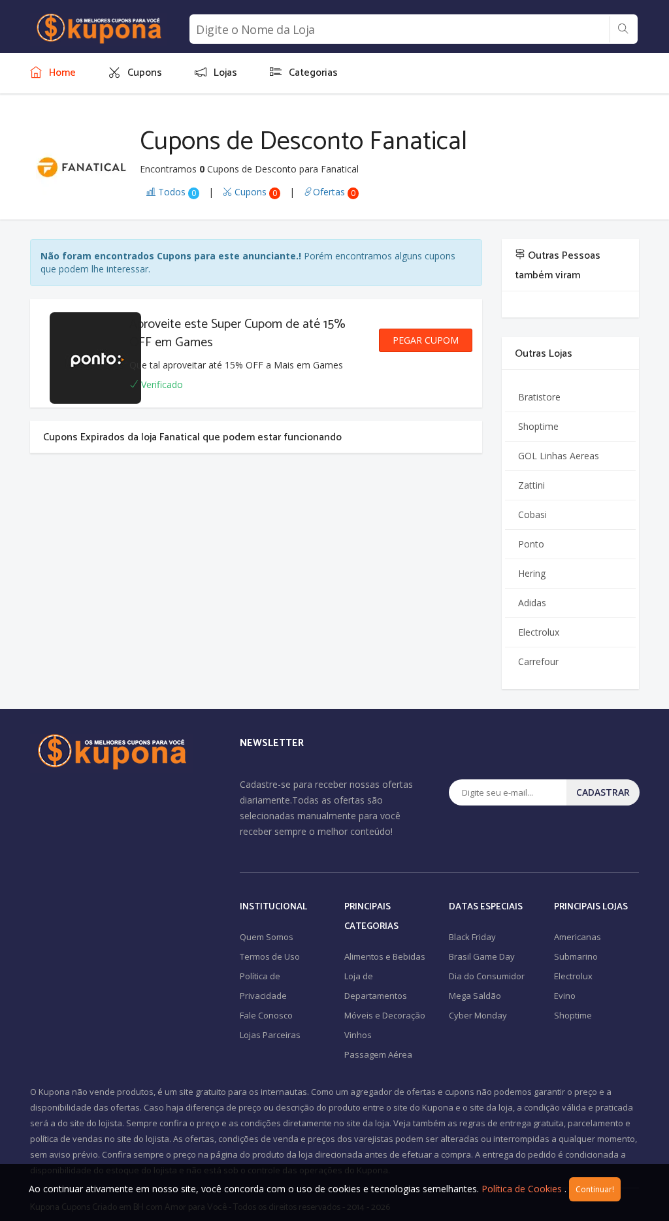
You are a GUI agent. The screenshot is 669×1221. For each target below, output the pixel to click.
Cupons (254, 192)
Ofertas (334, 192)
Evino (565, 995)
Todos (175, 192)
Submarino (576, 956)
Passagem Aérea (378, 1054)
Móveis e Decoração (384, 1015)
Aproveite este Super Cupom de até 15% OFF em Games (237, 333)
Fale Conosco (266, 1015)
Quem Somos (266, 937)
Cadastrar (603, 792)
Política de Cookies (521, 1188)
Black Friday (472, 937)
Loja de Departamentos (375, 985)
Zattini (531, 485)
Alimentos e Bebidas (384, 956)
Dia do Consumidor (487, 976)
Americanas (577, 937)
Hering (532, 573)
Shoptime (538, 426)
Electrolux (538, 632)
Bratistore (539, 397)
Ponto (531, 544)
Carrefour (538, 661)
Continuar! (595, 1189)
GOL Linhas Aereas (558, 455)
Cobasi (532, 514)
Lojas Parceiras (270, 1035)
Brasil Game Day (482, 956)
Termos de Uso (270, 956)
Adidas (532, 602)
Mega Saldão (475, 995)
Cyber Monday (478, 1015)
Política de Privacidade (263, 985)
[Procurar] (623, 29)
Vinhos (358, 1035)
